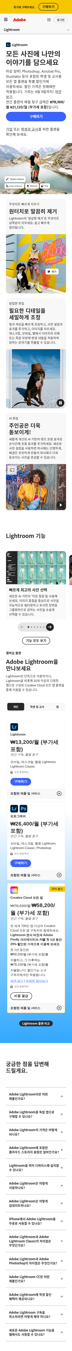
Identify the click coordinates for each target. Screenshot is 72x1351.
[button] (49, 20)
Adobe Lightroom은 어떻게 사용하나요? (28, 1185)
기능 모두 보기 (36, 640)
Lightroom (12, 29)
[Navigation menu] (6, 20)
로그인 (61, 20)
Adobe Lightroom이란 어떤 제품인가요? (28, 1096)
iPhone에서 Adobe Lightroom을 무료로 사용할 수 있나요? (32, 1221)
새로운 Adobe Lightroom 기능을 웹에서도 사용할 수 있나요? (31, 1332)
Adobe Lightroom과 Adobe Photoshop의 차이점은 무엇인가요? (33, 1261)
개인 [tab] (15, 707)
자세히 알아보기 (37, 980)
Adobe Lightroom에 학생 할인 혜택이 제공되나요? (30, 1296)
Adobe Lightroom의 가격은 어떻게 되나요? (33, 1132)
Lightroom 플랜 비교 (36, 1023)
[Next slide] (50, 627)
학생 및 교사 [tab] (37, 707)
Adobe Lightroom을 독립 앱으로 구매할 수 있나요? (31, 1114)
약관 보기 (16, 980)
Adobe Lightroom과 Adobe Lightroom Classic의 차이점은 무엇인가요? (30, 1240)
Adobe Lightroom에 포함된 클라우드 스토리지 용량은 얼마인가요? (34, 1149)
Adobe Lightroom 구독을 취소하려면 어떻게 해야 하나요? (29, 1314)
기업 (9, 129)
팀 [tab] (57, 707)
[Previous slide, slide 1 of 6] (22, 627)
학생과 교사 (29, 129)
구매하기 (48, 6)
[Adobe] (19, 20)
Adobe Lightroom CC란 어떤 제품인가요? (29, 1278)
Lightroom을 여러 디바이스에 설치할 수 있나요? (34, 1167)
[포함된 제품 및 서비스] (59, 793)
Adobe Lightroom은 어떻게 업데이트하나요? (28, 1203)
